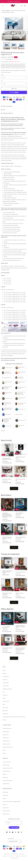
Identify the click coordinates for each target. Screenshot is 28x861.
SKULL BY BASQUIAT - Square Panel (20, 514)
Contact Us (5, 679)
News (4, 704)
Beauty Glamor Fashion (6, 479)
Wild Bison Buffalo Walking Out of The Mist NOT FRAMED (7, 571)
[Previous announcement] (2, 1)
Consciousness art (7, 762)
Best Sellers (5, 710)
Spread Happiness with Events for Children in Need (14, 716)
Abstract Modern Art (7, 728)
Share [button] (3, 430)
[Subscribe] (20, 822)
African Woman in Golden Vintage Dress (7, 594)
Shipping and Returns (7, 689)
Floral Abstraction (7, 771)
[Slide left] (1, 46)
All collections (6, 676)
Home (3, 10)
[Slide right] (26, 46)
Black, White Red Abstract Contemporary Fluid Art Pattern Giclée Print (20, 648)
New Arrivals (5, 707)
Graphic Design (6, 765)
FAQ (3, 692)
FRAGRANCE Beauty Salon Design (20, 458)
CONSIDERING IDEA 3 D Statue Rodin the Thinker (7, 459)
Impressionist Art (6, 744)
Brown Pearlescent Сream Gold (20, 480)
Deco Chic (5, 804)
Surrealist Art (6, 734)
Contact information (14, 858)
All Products (5, 713)
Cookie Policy (6, 685)
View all (14, 488)
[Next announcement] (25, 1)
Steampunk (5, 777)
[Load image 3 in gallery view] (21, 45)
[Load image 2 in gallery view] (14, 45)
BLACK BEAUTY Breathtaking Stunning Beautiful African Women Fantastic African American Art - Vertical (7, 515)
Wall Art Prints (6, 701)
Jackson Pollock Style (7, 768)
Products (8, 10)
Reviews (4, 673)
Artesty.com (9, 853)
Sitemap (4, 719)
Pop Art (4, 753)
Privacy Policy (6, 682)
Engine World (6, 807)
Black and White (6, 810)
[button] (2, 5)
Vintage (4, 798)
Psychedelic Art (6, 731)
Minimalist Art (6, 737)
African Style (5, 792)
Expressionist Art (6, 740)
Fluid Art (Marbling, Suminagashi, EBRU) (11, 801)
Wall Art (4, 698)
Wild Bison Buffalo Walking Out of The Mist (21, 538)
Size (2, 80)
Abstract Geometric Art (8, 747)
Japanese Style (6, 783)
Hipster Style (5, 795)
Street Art (5, 774)
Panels (2, 74)
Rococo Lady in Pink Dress (20, 572)
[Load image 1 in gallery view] (6, 45)
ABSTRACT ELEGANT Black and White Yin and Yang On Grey (7, 538)
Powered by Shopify (14, 853)
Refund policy (21, 853)
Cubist (4, 750)
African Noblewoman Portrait (19, 594)
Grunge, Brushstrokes (7, 780)
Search (4, 670)
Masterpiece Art (6, 814)
